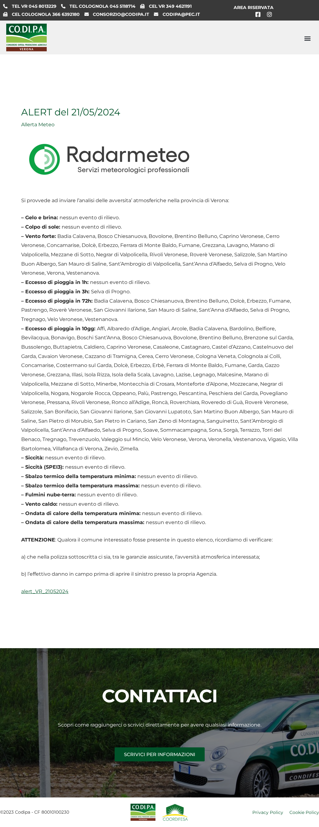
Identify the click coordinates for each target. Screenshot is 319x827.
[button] (307, 38)
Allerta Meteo (38, 125)
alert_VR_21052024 (45, 591)
